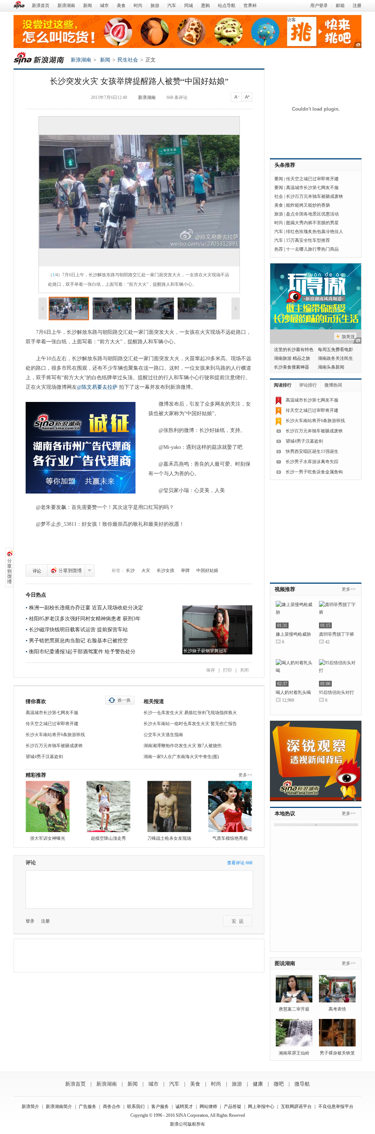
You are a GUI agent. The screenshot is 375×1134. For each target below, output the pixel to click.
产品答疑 (232, 1106)
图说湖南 (285, 963)
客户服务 (160, 1106)
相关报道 (154, 701)
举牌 (185, 570)
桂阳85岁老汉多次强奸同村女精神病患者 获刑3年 (85, 618)
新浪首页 (40, 5)
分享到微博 (66, 570)
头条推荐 (285, 165)
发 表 (237, 921)
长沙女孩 (165, 570)
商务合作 (111, 1106)
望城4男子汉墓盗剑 (44, 756)
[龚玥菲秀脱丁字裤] (337, 614)
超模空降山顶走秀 (108, 838)
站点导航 (226, 5)
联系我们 (136, 1106)
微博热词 (333, 385)
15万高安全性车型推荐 (308, 240)
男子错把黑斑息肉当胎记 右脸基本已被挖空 (78, 640)
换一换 (124, 700)
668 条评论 (177, 97)
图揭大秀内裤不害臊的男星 (312, 222)
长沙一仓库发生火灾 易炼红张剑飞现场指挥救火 (190, 712)
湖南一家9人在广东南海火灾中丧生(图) (181, 756)
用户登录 (319, 5)
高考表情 (337, 1009)
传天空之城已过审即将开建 (52, 723)
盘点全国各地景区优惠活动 (312, 214)
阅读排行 (283, 385)
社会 (278, 196)
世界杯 (250, 5)
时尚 (138, 5)
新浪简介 (30, 1106)
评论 (37, 570)
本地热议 (285, 813)
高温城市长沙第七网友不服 (52, 712)
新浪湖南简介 (59, 1106)
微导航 (302, 1084)
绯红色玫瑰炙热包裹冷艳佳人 (314, 231)
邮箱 (340, 5)
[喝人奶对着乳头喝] (294, 673)
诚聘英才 (184, 1106)
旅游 (155, 5)
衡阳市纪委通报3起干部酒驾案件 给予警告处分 (82, 651)
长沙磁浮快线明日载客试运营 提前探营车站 (78, 629)
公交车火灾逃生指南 (163, 734)
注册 (357, 5)
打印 (227, 670)
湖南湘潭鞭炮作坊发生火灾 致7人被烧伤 (183, 745)
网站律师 (208, 1106)
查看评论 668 (239, 862)
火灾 (145, 570)
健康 (258, 1084)
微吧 (279, 1084)
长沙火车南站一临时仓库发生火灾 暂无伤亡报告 (190, 723)
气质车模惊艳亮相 (230, 838)
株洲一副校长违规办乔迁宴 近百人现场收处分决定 (86, 607)
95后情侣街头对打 (336, 692)
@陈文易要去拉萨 (98, 387)
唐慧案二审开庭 (294, 1009)
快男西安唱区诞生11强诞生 (312, 451)
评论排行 (308, 385)
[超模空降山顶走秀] (108, 806)
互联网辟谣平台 (296, 1106)
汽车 (171, 5)
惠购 (205, 5)
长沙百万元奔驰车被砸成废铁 (54, 745)
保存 (210, 670)
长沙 (130, 570)
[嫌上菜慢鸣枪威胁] (294, 614)
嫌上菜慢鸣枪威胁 (293, 634)
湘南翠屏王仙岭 (294, 1053)
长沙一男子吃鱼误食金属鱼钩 (314, 471)
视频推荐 (285, 589)
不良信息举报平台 (335, 1106)
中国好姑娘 (207, 570)
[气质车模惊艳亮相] (230, 806)
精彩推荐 (36, 775)
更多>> (245, 774)
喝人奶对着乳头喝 (293, 692)
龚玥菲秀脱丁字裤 (336, 634)
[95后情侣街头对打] (337, 673)
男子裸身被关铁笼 (337, 1053)
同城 (188, 5)
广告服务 (87, 1106)
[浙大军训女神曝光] (48, 806)
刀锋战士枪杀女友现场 (169, 838)
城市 (104, 5)
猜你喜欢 (36, 701)
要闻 (278, 178)
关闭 (244, 670)
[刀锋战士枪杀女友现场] (169, 806)
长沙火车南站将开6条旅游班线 (55, 734)
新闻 (87, 5)
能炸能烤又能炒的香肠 (308, 205)
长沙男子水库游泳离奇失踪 (312, 461)
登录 (30, 921)
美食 (121, 5)
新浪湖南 (66, 5)
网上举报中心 (261, 1106)
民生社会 (128, 60)
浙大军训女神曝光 (47, 838)
